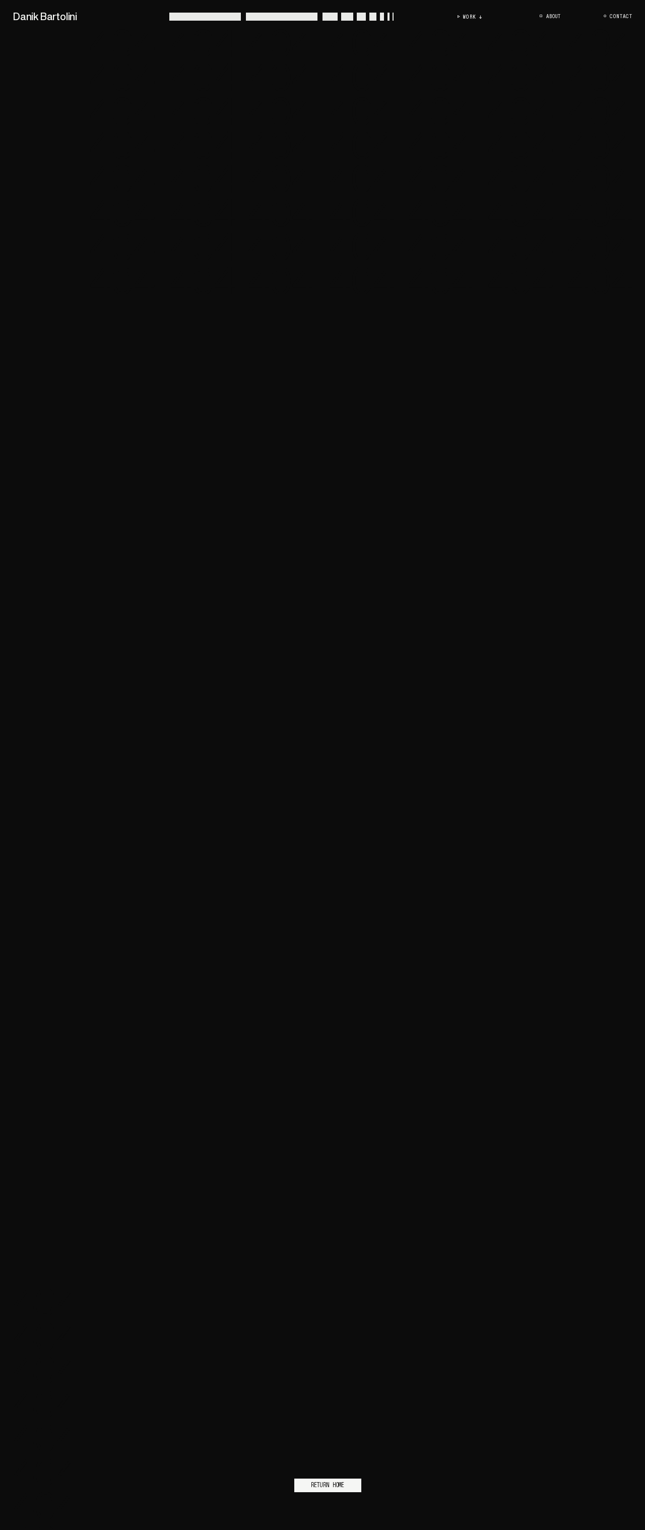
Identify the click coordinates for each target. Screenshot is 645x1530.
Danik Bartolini (45, 16)
